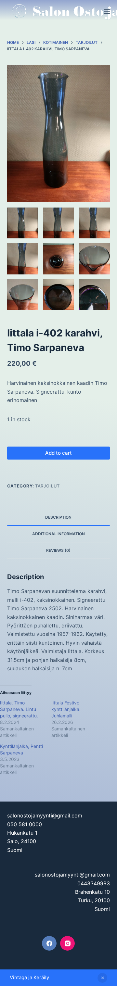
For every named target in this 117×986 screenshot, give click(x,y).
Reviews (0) (58, 550)
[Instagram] (67, 943)
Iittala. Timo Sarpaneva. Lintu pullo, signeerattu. (19, 709)
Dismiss (102, 978)
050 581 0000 (24, 824)
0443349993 (93, 883)
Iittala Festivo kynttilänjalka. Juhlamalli (66, 709)
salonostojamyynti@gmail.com (44, 815)
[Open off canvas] (107, 11)
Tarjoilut (47, 485)
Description (58, 517)
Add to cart (58, 453)
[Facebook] (49, 943)
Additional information (58, 533)
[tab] (58, 517)
